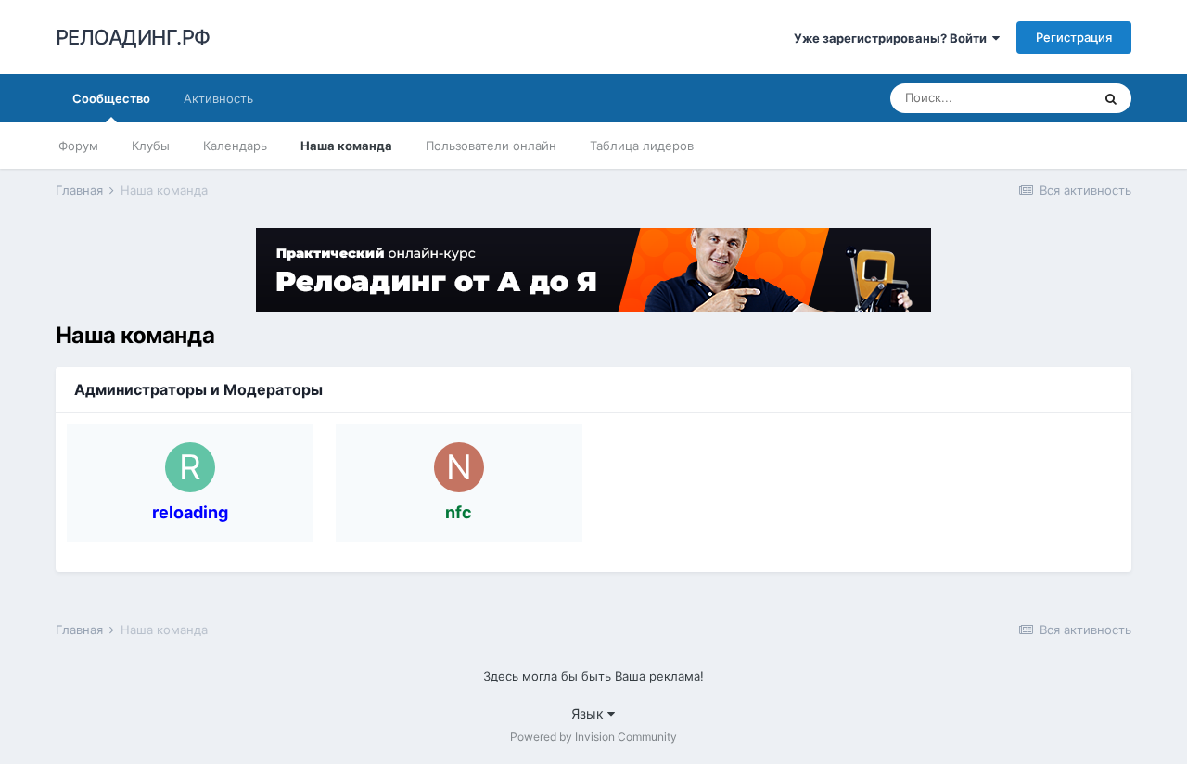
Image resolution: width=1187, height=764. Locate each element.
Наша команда (346, 145)
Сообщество (111, 98)
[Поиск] (1111, 98)
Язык (589, 713)
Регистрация (1074, 37)
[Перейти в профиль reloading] (190, 467)
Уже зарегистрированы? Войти (893, 38)
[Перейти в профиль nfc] (459, 467)
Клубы (151, 145)
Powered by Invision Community (593, 737)
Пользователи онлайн (491, 145)
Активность (218, 98)
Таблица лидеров (642, 145)
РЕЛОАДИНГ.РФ (133, 37)
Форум (78, 145)
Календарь (235, 145)
